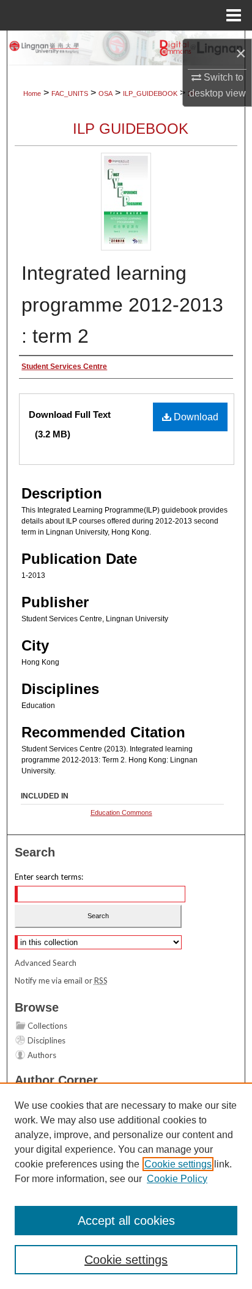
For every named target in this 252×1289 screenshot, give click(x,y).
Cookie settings (178, 1164)
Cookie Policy (177, 1179)
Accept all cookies (126, 1220)
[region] (126, 1186)
